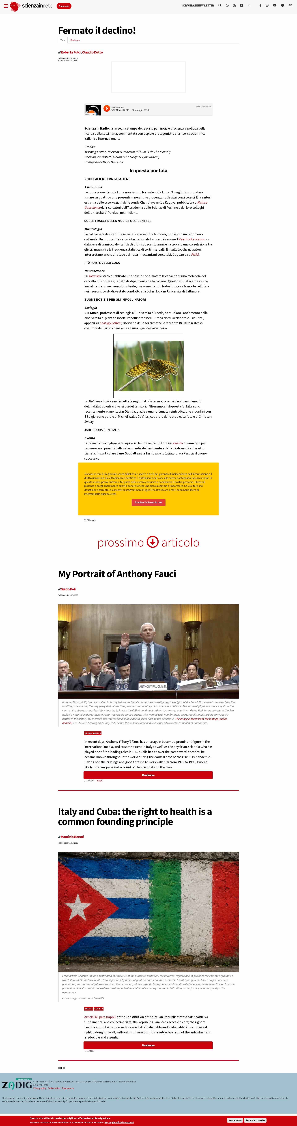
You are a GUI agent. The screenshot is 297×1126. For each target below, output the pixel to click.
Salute (89, 1008)
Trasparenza (68, 1088)
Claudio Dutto (92, 52)
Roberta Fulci (71, 52)
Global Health (93, 733)
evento (178, 443)
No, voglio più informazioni (119, 1122)
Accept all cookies (255, 1120)
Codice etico (54, 1088)
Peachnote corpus (192, 239)
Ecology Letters (110, 323)
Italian (99, 780)
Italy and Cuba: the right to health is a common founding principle (135, 816)
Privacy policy (39, 1088)
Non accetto (234, 1120)
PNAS (195, 254)
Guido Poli (68, 589)
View (64, 41)
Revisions (75, 40)
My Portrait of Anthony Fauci (117, 573)
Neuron (94, 276)
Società (98, 1008)
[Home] (33, 6)
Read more (148, 775)
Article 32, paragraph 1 (100, 1017)
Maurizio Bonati (72, 836)
